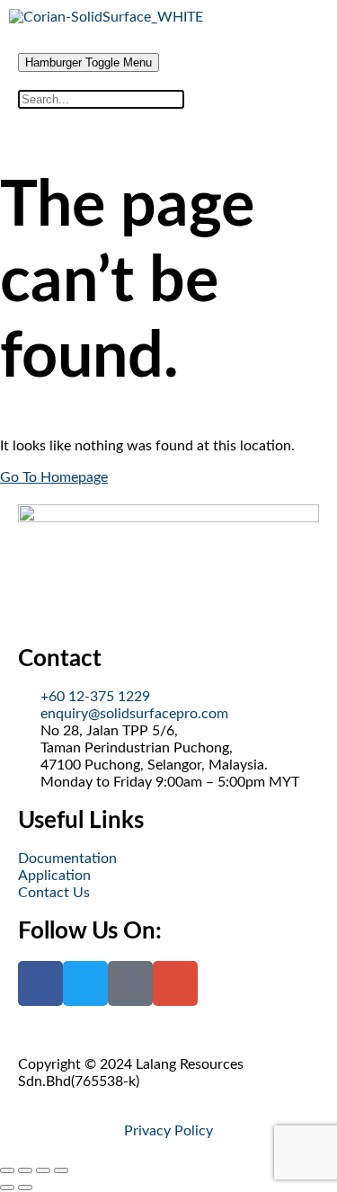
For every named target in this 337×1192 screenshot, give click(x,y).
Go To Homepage (54, 477)
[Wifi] (130, 983)
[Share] (43, 1170)
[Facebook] (40, 983)
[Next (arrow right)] (25, 1187)
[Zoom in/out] (7, 1170)
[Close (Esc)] (61, 1170)
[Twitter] (85, 983)
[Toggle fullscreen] (25, 1170)
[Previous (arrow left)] (7, 1187)
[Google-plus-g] (175, 983)
